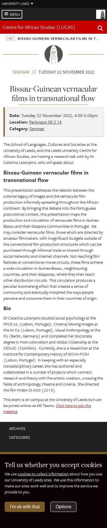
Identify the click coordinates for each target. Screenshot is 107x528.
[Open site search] (100, 29)
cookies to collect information (43, 474)
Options (63, 506)
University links (15, 3)
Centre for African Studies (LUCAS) (39, 27)
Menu (15, 14)
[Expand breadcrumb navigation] (10, 38)
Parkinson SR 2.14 (45, 122)
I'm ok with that (25, 506)
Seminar (21, 72)
